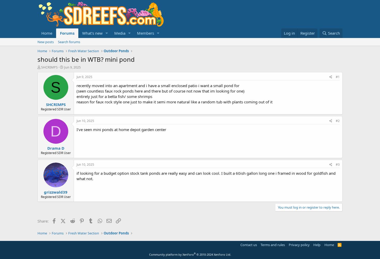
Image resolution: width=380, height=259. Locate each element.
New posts (45, 42)
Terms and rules (273, 244)
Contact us (248, 244)
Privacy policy (299, 244)
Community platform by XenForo (190, 254)
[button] (106, 33)
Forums (67, 33)
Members (145, 33)
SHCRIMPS (49, 67)
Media (119, 33)
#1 (338, 77)
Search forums (69, 42)
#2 (338, 121)
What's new (92, 33)
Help (317, 244)
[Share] (331, 77)
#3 (338, 164)
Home (46, 33)
